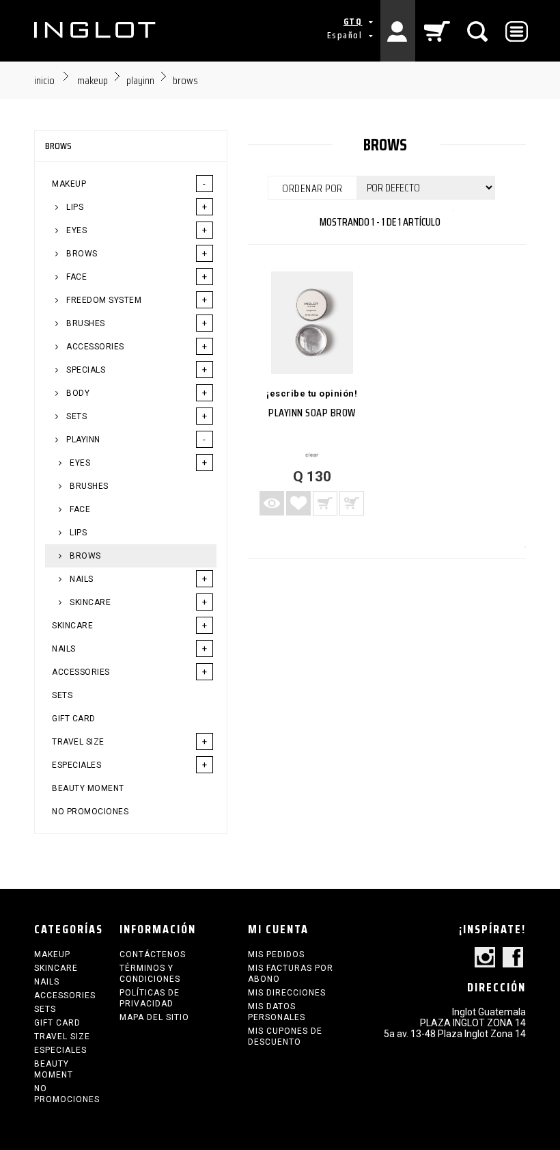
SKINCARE (89, 602)
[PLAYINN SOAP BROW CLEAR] (312, 323)
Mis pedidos (276, 954)
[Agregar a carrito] (325, 503)
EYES (75, 230)
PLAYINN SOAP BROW (312, 412)
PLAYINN (82, 439)
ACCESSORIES (94, 346)
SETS (75, 416)
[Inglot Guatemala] (95, 30)
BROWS (81, 253)
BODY (77, 393)
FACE (75, 277)
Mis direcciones (287, 993)
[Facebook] (513, 958)
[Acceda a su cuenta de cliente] (397, 31)
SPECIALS (85, 370)
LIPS (74, 207)
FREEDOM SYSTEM (103, 300)
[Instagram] (485, 958)
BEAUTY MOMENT (88, 788)
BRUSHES (84, 323)
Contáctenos (153, 954)
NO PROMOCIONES (90, 811)
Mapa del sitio (154, 1017)
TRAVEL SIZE (78, 742)
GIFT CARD (74, 718)
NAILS (81, 579)
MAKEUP (69, 184)
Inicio (44, 80)
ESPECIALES (76, 765)
